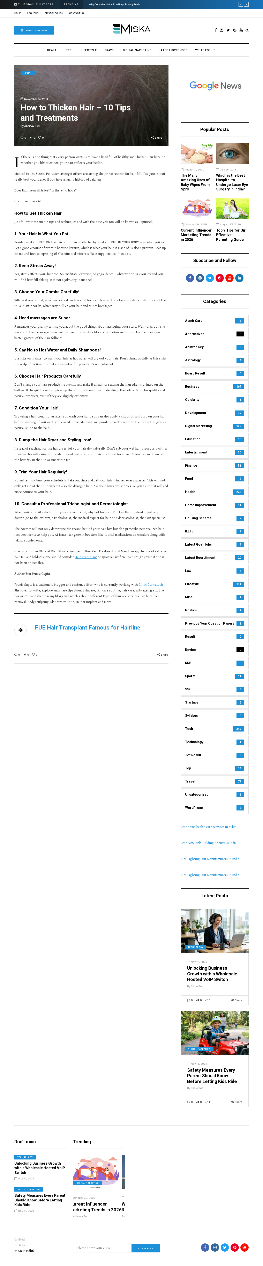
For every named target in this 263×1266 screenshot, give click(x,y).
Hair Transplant (86, 557)
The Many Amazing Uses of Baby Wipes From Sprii (195, 182)
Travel (110, 50)
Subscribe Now (36, 30)
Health (53, 50)
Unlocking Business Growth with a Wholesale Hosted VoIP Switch (212, 974)
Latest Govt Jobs (173, 50)
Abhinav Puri (32, 126)
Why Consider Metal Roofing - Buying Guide (114, 4)
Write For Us (205, 50)
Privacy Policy (54, 13)
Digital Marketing (137, 50)
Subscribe (145, 1248)
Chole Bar (197, 986)
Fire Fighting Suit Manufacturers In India (210, 859)
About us (33, 13)
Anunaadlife (26, 1251)
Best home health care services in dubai (208, 827)
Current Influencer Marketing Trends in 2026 (196, 235)
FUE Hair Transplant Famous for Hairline (87, 627)
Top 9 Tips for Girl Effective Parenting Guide (231, 235)
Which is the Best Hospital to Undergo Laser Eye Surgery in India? (232, 182)
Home (17, 13)
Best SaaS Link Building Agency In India (208, 843)
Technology (195, 947)
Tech (70, 50)
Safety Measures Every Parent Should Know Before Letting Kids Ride (212, 1076)
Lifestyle (89, 50)
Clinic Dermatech (150, 585)
